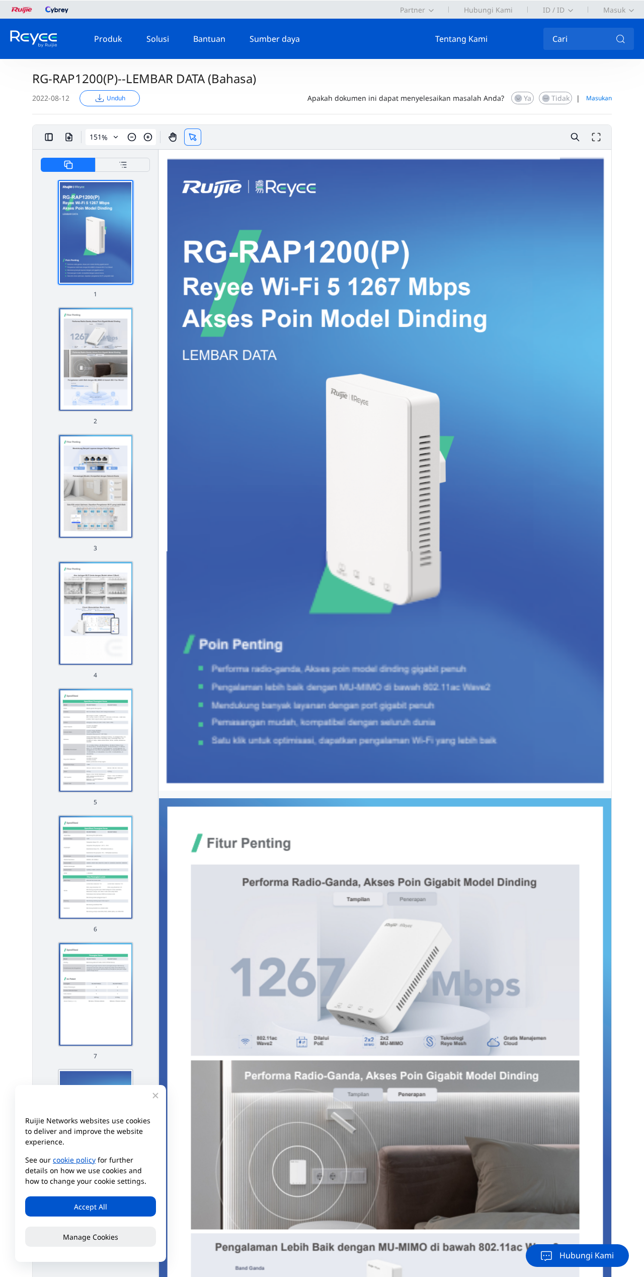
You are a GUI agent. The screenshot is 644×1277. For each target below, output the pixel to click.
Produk (108, 38)
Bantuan (209, 38)
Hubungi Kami (488, 10)
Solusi (157, 38)
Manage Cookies (90, 1237)
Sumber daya (275, 38)
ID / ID (554, 10)
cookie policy (74, 1160)
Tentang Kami (461, 38)
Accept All (90, 1206)
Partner (412, 10)
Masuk (614, 10)
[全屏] (596, 137)
